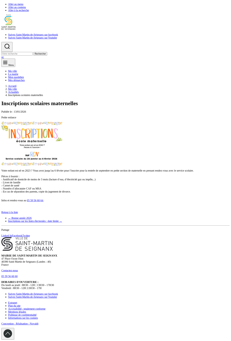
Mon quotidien (16, 77)
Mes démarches (16, 80)
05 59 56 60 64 (35, 200)
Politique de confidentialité (22, 314)
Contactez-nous (9, 270)
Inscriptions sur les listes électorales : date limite (35, 221)
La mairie (13, 74)
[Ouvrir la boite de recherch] (7, 47)
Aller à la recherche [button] (18, 10)
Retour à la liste (9, 212)
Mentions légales (17, 311)
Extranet (12, 302)
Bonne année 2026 (20, 218)
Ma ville (12, 71)
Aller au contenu (17, 7)
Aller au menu (15, 4)
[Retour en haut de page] (7, 334)
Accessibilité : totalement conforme (26, 308)
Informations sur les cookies (23, 317)
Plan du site (14, 305)
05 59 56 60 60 (9, 276)
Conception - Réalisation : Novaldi (19, 323)
